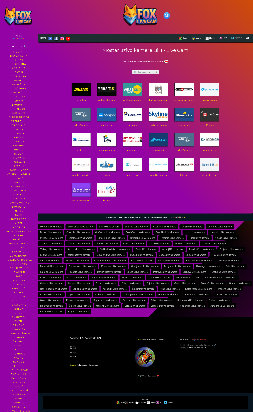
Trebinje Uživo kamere (172, 238)
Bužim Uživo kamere (132, 277)
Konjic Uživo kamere (141, 260)
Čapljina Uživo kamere (164, 226)
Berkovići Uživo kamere (109, 271)
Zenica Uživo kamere (51, 243)
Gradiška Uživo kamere (167, 232)
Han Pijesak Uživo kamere (53, 288)
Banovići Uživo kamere (52, 266)
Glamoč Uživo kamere (212, 283)
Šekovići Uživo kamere (52, 305)
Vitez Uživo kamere (50, 260)
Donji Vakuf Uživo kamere (177, 266)
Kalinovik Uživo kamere (115, 288)
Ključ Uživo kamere (170, 288)
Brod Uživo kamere (76, 277)
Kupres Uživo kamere (51, 294)
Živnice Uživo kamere (78, 243)
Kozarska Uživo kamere (113, 266)
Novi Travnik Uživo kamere (199, 260)
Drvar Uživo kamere (106, 283)
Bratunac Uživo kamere (224, 271)
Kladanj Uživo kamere (143, 288)
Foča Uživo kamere (131, 283)
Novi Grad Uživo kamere (224, 255)
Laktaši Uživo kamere (51, 255)
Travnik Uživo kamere (186, 243)
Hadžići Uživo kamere (169, 260)
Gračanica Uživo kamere (107, 232)
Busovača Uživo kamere (103, 277)
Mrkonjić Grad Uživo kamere (138, 294)
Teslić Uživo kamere (145, 249)
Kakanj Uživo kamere (172, 249)
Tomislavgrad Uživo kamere (110, 255)
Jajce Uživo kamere (196, 255)
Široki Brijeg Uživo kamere (111, 238)
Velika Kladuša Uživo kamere (115, 249)
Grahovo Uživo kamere (194, 271)
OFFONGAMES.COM (197, 348)
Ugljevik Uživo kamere (107, 305)
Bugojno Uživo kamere (142, 255)
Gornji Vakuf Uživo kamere (145, 266)
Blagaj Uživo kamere (78, 311)
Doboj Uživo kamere (50, 232)
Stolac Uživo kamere (219, 300)
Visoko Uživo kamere (226, 238)
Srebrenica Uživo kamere (190, 300)
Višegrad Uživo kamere (162, 305)
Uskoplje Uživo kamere (208, 266)
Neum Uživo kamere (168, 294)
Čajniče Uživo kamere (51, 283)
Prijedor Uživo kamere (51, 238)
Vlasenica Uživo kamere (192, 305)
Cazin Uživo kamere (192, 226)
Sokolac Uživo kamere (134, 300)
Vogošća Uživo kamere (188, 277)
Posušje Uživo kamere (80, 271)
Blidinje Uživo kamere (51, 311)
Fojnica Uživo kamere (158, 283)
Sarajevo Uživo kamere (80, 238)
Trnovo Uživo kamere (159, 277)
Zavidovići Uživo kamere (201, 249)
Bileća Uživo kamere (137, 271)
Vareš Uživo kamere (135, 305)
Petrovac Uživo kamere (165, 271)
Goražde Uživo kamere (78, 232)
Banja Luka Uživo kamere (81, 226)
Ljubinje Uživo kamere (106, 294)
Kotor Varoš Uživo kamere (198, 288)
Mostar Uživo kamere (51, 226)
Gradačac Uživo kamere (138, 232)
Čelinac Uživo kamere (79, 283)
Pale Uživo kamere (235, 266)
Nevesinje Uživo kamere (197, 294)
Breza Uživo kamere (50, 277)
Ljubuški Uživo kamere (222, 232)
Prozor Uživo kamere (77, 300)
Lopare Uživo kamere (79, 294)
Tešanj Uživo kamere (51, 249)
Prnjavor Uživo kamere (231, 249)
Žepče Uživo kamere (169, 255)
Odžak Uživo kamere (226, 294)
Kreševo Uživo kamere (229, 288)
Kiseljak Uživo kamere (51, 271)
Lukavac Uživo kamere (214, 243)
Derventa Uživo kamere (220, 226)
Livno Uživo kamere (195, 232)
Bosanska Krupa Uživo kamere (110, 260)
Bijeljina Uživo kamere (136, 226)
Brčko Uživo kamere (133, 243)
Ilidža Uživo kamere (159, 243)
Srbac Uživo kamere (161, 300)
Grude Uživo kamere (239, 283)
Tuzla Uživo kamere (199, 238)
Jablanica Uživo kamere (85, 288)
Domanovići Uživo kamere (82, 266)
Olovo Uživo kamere (50, 300)
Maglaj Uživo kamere (229, 260)
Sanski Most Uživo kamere (81, 249)
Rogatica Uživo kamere (105, 300)
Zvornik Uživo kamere (106, 243)
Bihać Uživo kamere (109, 226)
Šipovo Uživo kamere (80, 305)
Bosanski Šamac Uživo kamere (221, 277)
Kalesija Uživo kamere (79, 255)
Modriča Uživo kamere (77, 260)
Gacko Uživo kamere (185, 283)
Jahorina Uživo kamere (222, 305)
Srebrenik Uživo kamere (142, 238)
